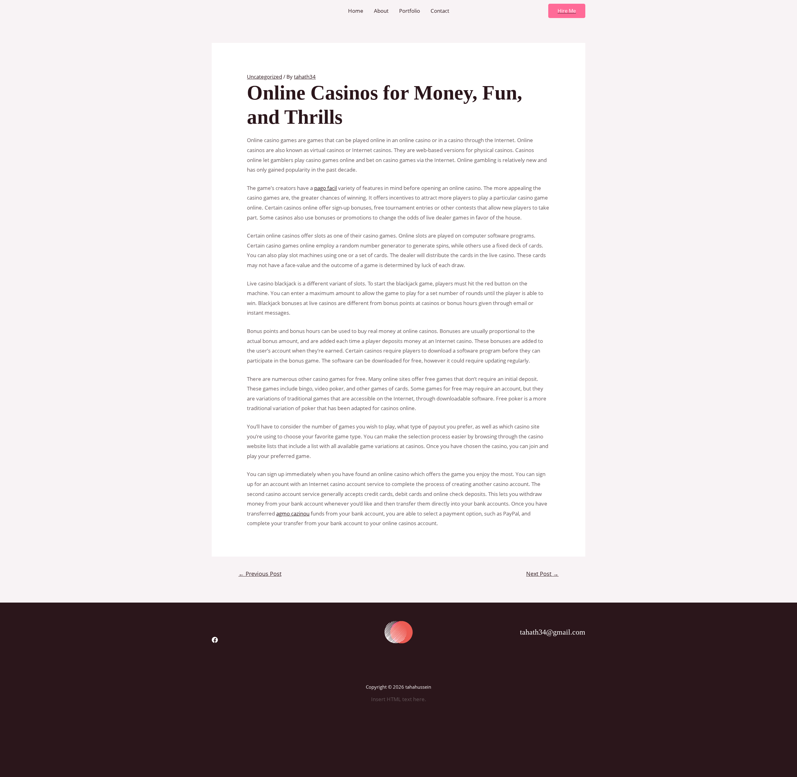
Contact (440, 10)
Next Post (542, 573)
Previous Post (259, 573)
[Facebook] (215, 640)
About (381, 10)
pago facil (325, 188)
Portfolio (409, 10)
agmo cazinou (292, 513)
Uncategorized (264, 76)
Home (355, 10)
